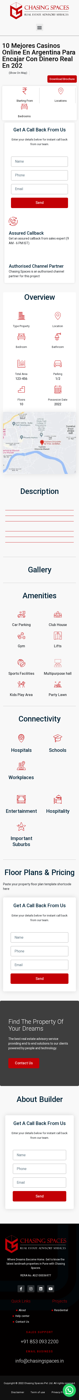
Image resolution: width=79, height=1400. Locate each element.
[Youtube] (50, 1288)
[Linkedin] (40, 1288)
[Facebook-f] (21, 1288)
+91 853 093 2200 (39, 1341)
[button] (39, 27)
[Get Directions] (39, 443)
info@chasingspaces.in (39, 1361)
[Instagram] (30, 1288)
